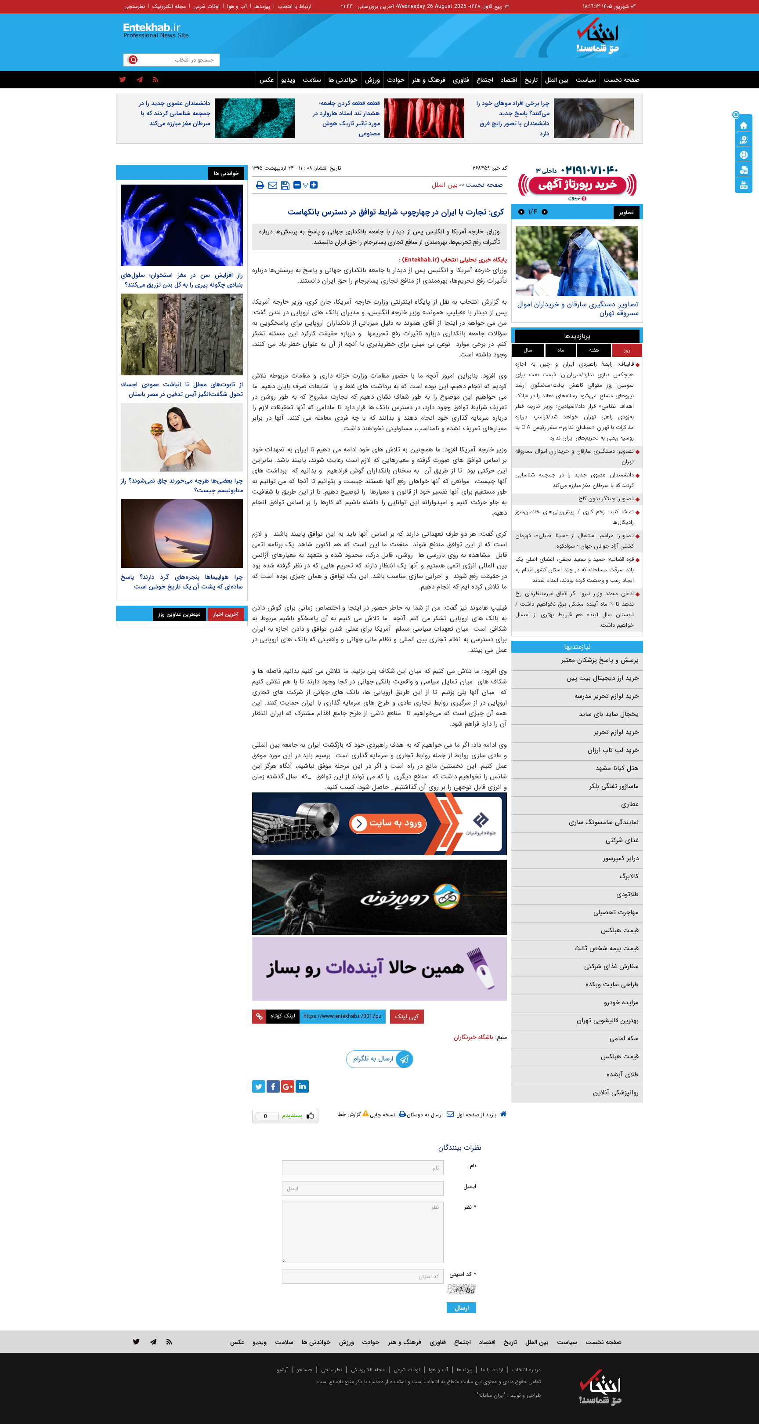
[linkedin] (302, 1086)
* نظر (470, 1207)
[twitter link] (136, 1341)
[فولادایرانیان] (379, 823)
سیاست (586, 80)
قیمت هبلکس (620, 930)
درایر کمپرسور (621, 858)
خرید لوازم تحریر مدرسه (607, 696)
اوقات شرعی (206, 6)
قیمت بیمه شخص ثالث (607, 948)
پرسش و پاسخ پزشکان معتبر (600, 660)
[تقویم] (743, 169)
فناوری (461, 80)
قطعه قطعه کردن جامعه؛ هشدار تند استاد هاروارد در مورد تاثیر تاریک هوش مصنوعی (346, 118)
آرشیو (282, 1370)
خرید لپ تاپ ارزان (613, 750)
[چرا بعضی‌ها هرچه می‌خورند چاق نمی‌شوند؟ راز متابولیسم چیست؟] (182, 437)
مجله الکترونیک (169, 6)
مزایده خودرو (621, 1002)
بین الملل (556, 80)
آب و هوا (237, 6)
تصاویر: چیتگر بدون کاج (606, 498)
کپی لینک (407, 1016)
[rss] (156, 80)
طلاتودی (627, 894)
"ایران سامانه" (491, 1395)
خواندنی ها (343, 80)
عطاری (630, 804)
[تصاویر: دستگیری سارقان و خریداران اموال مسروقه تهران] (577, 261)
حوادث (396, 80)
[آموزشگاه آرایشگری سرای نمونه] (379, 969)
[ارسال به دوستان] (272, 185)
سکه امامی (624, 1038)
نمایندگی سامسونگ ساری (604, 822)
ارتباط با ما (492, 1370)
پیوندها (262, 6)
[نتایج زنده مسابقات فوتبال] (743, 184)
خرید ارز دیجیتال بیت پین (603, 678)
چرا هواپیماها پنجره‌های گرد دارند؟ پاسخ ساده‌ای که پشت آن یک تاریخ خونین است (182, 582)
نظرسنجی (134, 6)
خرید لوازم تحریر (616, 732)
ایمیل (469, 1186)
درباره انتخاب (526, 1370)
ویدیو (288, 80)
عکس (267, 80)
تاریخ (531, 80)
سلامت (312, 80)
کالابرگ (629, 876)
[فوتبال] (743, 154)
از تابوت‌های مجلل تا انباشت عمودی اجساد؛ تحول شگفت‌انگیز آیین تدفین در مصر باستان (182, 389)
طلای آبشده (623, 1074)
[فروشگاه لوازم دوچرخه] (379, 897)
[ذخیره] (285, 185)
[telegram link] (153, 1341)
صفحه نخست (622, 80)
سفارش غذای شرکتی (611, 966)
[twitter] (123, 80)
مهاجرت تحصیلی (616, 912)
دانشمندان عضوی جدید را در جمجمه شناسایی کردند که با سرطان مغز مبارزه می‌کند (174, 113)
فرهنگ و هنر (428, 80)
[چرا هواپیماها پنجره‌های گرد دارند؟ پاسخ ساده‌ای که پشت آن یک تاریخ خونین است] (182, 533)
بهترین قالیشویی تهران (608, 1020)
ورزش (372, 80)
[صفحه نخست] (743, 124)
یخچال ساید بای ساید (609, 714)
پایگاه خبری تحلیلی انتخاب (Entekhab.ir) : (453, 260)
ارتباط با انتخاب (294, 6)
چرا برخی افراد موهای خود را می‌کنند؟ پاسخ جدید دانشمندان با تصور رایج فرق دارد (513, 118)
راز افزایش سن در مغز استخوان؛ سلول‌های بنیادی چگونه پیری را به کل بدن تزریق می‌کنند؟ (182, 280)
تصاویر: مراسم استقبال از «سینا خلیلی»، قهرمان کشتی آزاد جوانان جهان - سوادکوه (574, 541)
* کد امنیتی (462, 1274)
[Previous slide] (545, 211)
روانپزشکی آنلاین (616, 1092)
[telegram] (140, 80)
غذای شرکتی (622, 840)
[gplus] (287, 1086)
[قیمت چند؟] (743, 139)
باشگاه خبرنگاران (473, 1037)
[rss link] (169, 1341)
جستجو (304, 1370)
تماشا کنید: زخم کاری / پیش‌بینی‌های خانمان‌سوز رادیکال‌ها (574, 517)
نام (473, 1165)
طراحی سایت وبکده (612, 984)
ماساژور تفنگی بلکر (614, 786)
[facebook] (273, 1086)
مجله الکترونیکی (368, 1370)
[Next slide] (521, 211)
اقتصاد (509, 80)
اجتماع (485, 80)
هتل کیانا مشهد (617, 768)
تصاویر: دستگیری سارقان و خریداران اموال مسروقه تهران (578, 309)
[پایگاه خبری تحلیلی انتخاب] (604, 40)
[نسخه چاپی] (260, 185)
